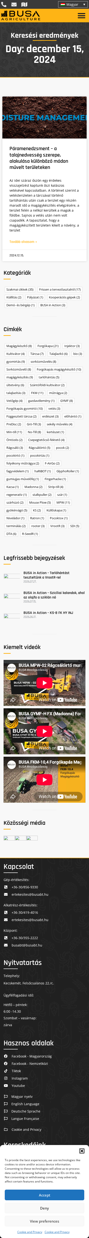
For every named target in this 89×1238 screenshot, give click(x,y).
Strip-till (55, 486)
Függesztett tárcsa (21, 416)
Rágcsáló (14, 447)
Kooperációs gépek (64, 297)
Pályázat (35, 297)
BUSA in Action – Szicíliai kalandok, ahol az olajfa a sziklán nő (54, 595)
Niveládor (15, 518)
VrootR (57, 526)
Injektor (72, 346)
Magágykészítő (19, 346)
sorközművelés (43, 361)
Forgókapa (48, 346)
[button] (82, 1151)
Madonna (33, 486)
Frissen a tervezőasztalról (60, 289)
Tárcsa (37, 353)
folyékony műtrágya (22, 463)
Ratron (37, 518)
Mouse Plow (40, 502)
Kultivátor (15, 353)
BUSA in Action (52, 305)
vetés (54, 408)
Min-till (14, 432)
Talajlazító (58, 353)
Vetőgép (14, 400)
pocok (62, 447)
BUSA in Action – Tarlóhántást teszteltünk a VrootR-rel (46, 575)
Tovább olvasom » (23, 241)
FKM (37, 392)
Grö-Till (34, 424)
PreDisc (13, 424)
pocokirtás (39, 455)
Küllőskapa (56, 510)
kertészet (55, 432)
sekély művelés (59, 424)
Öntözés (14, 439)
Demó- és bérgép (20, 305)
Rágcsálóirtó (39, 447)
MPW (63, 502)
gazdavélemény (41, 400)
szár (62, 494)
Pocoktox (59, 518)
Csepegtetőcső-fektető (46, 439)
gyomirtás (15, 361)
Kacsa (12, 486)
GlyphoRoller (67, 471)
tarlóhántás (49, 377)
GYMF (66, 400)
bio (77, 353)
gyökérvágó (16, 510)
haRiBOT (42, 471)
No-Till (34, 432)
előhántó (72, 416)
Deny (44, 1208)
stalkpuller (42, 494)
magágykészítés (19, 377)
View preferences (44, 1221)
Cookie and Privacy (29, 1232)
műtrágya (58, 392)
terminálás (16, 526)
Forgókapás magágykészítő (59, 369)
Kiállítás (13, 297)
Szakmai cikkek (19, 289)
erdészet (50, 416)
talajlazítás (15, 392)
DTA (11, 533)
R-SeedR (30, 533)
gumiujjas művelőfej (22, 479)
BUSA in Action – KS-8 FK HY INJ (48, 612)
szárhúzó (14, 502)
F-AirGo (52, 463)
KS (37, 510)
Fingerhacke (55, 479)
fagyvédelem (17, 471)
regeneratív (16, 494)
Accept (44, 1195)
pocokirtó (15, 455)
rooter (38, 526)
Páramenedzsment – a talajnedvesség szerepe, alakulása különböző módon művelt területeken (38, 158)
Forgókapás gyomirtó (24, 408)
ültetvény (15, 385)
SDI (74, 526)
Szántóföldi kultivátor (47, 385)
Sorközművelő (18, 369)
